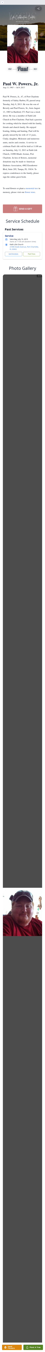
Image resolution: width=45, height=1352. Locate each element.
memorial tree (32, 188)
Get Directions (13, 254)
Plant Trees (31, 254)
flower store (30, 192)
